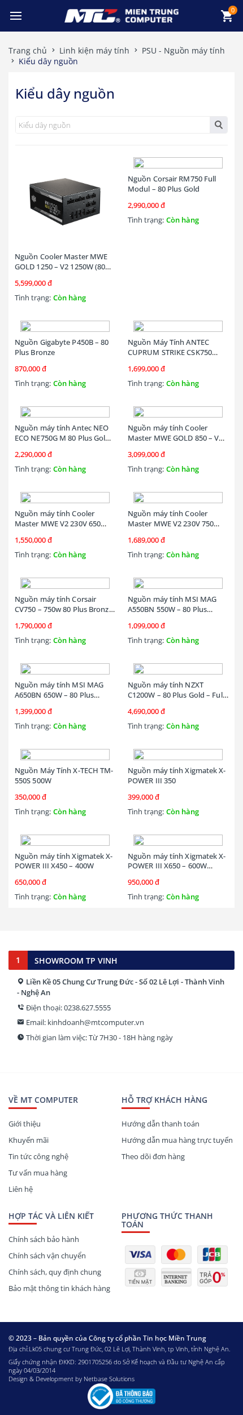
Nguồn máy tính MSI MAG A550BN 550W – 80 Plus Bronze (172, 609)
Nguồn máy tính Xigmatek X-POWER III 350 (177, 775)
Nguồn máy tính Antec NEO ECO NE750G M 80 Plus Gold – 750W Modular (62, 438)
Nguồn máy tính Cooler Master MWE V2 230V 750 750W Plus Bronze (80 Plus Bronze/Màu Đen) (172, 528)
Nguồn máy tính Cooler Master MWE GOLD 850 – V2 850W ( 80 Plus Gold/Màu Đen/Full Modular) (175, 443)
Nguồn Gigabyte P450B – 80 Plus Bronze (62, 347)
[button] (16, 16)
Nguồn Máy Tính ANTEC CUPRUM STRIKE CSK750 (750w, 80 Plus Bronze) (170, 352)
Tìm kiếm (218, 125)
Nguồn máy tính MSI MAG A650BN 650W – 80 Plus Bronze (59, 695)
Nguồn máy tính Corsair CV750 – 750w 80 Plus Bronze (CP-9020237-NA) (64, 609)
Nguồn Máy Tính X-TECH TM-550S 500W (64, 775)
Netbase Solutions (109, 1378)
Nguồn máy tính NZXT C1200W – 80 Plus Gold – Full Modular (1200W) (176, 695)
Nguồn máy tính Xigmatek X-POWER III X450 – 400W (64, 861)
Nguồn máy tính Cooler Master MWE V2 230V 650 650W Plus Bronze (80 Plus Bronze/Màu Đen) (59, 528)
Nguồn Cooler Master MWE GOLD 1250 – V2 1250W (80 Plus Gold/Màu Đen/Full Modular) (61, 271)
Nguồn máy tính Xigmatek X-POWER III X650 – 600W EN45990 (177, 866)
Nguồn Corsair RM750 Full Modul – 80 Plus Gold (172, 184)
